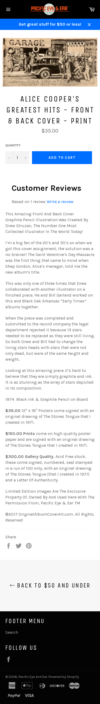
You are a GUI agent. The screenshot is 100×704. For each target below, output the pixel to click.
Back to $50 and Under (52, 585)
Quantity (13, 145)
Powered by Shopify (64, 677)
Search (11, 632)
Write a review (60, 201)
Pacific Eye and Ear (33, 677)
